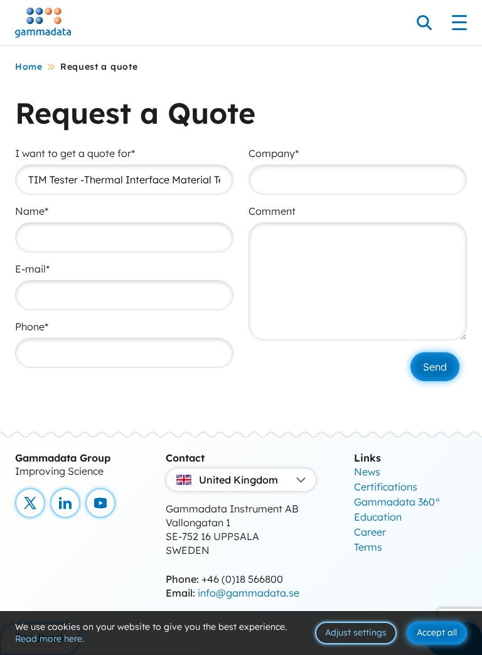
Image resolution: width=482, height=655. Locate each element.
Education (378, 517)
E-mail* (32, 269)
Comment (272, 211)
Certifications (385, 486)
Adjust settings (356, 632)
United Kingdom (238, 480)
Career (370, 532)
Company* (274, 153)
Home (29, 66)
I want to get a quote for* (75, 153)
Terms (368, 547)
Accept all (437, 632)
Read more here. (49, 638)
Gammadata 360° (397, 501)
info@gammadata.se (248, 593)
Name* (31, 211)
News (367, 471)
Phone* (31, 326)
